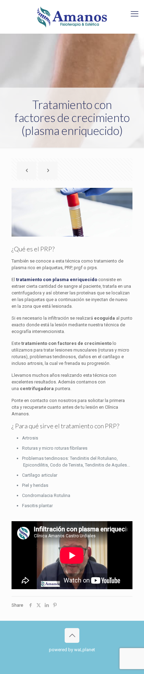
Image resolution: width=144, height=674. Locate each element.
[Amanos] (72, 17)
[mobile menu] (135, 14)
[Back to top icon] (72, 635)
